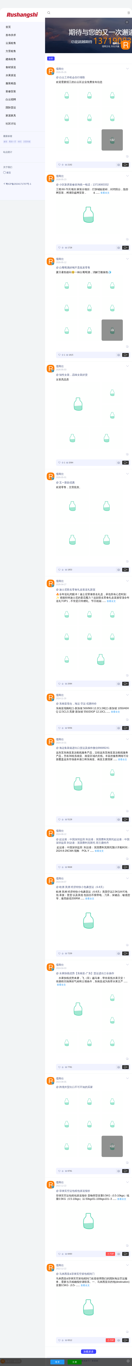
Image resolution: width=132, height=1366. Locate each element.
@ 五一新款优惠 (65, 482)
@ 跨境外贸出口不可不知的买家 (74, 1087)
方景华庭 (26, 142)
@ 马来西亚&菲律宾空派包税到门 (75, 1273)
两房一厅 (12, 142)
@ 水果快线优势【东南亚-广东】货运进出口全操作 (85, 973)
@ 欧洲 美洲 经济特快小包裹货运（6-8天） (80, 887)
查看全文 (104, 192)
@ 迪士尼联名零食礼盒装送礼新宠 (75, 589)
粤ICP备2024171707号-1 (18, 184)
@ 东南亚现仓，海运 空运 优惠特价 (76, 703)
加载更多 (88, 1351)
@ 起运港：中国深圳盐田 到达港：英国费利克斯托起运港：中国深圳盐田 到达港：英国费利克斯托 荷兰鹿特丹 (92, 841)
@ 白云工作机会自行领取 (70, 77)
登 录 (57, 1362)
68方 (20, 142)
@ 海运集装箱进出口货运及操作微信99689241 (82, 748)
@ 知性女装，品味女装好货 (72, 374)
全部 (51, 58)
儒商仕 (60, 68)
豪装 (5, 142)
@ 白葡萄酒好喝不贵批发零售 (73, 267)
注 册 (74, 1362)
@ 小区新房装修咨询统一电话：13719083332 (82, 184)
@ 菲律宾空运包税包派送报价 (73, 1191)
